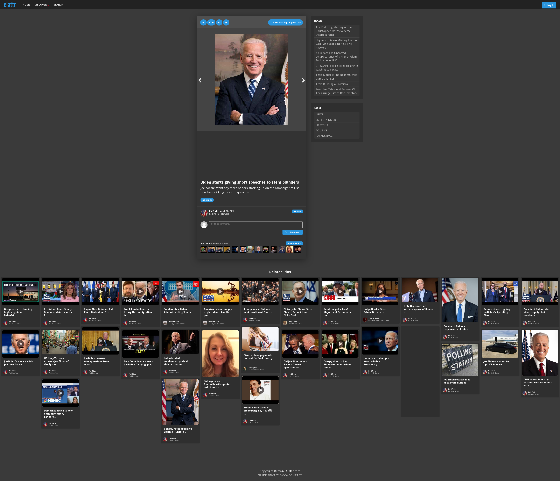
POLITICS (321, 130)
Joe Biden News (15, 324)
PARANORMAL (324, 136)
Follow (297, 211)
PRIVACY (273, 475)
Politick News (220, 243)
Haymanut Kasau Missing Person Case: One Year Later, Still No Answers (336, 43)
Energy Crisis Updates (177, 324)
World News (174, 322)
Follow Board (294, 243)
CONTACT (295, 475)
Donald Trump (254, 321)
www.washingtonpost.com (286, 22)
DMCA (284, 475)
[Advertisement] (252, 152)
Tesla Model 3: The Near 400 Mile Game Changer (336, 76)
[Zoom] (219, 22)
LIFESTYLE (322, 125)
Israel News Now (294, 324)
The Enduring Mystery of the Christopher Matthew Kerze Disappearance (334, 30)
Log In (550, 5)
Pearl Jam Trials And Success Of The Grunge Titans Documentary (336, 91)
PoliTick (12, 322)
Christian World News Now (378, 321)
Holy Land (292, 322)
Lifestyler (253, 368)
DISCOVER (41, 4)
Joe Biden (207, 200)
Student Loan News (256, 370)
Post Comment (292, 232)
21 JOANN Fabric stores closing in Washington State (337, 67)
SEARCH (58, 4)
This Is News (373, 318)
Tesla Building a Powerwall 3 (333, 84)
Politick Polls (333, 324)
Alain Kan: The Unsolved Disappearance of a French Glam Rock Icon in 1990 (336, 56)
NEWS (319, 114)
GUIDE (262, 475)
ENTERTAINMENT (327, 120)
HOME (26, 4)
